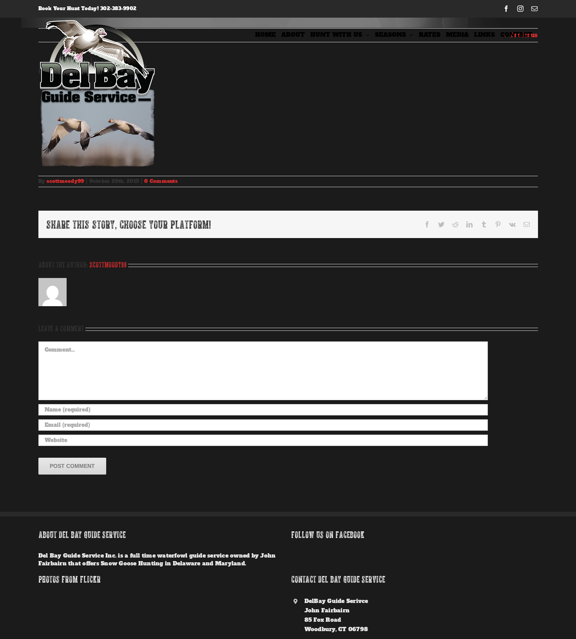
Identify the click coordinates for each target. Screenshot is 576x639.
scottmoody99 (65, 181)
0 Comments (161, 181)
